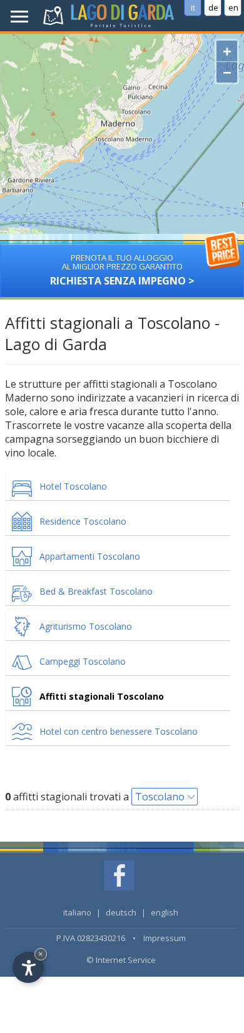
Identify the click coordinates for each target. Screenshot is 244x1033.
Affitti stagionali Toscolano (101, 696)
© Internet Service (121, 959)
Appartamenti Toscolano (89, 556)
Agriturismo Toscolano (85, 626)
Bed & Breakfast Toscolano (96, 591)
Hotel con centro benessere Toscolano (118, 731)
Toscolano (160, 797)
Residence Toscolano (82, 521)
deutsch (121, 912)
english (164, 912)
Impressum (164, 938)
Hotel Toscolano (73, 486)
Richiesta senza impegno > (122, 270)
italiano (77, 912)
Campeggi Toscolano (82, 661)
